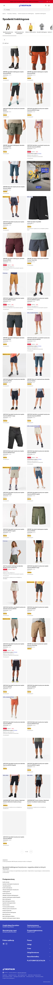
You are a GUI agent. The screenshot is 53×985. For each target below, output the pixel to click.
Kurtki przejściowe (7, 910)
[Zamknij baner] (49, 2)
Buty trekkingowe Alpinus (8, 916)
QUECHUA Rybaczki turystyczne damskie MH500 (14, 109)
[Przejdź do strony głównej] (25, 5)
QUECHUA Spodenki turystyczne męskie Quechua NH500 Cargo (37, 109)
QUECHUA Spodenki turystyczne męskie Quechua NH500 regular (13, 299)
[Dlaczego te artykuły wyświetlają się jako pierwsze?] (3, 43)
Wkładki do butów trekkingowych (10, 895)
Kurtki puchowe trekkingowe (9, 912)
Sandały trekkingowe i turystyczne (11, 884)
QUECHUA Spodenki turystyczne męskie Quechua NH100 (37, 607)
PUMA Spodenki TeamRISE (34, 221)
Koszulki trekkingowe (42, 32)
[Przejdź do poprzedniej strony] (22, 851)
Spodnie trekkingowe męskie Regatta (11, 897)
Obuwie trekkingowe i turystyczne (11, 889)
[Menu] (4, 5)
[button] (37, 155)
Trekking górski (6, 891)
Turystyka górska (7, 885)
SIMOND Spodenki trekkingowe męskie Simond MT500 (13, 72)
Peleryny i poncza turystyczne (10, 908)
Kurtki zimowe (6, 882)
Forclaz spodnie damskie (8, 906)
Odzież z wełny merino (30, 32)
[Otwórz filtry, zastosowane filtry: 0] (4, 39)
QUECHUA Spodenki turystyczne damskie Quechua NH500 (38, 686)
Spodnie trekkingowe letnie (9, 903)
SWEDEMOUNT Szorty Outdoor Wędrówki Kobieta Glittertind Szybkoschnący (14, 801)
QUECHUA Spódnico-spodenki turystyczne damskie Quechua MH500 (38, 415)
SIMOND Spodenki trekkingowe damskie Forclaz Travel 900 (37, 259)
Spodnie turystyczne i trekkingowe (8, 33)
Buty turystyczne (6, 914)
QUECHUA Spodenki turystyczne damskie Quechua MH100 (14, 380)
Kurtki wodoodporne (7, 887)
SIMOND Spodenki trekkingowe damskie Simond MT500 (13, 146)
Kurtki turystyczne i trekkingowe (19, 33)
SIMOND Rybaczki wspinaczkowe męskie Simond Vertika (14, 187)
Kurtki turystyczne (7, 893)
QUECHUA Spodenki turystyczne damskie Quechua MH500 (38, 451)
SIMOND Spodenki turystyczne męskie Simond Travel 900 (37, 644)
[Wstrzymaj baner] (47, 2)
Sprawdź (38, 187)
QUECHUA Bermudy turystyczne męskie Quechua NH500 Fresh (13, 451)
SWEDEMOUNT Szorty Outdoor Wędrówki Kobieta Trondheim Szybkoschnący (38, 801)
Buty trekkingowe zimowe (9, 901)
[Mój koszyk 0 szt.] (48, 5)
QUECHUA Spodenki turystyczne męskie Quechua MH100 (13, 222)
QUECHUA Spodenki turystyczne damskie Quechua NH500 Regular (14, 764)
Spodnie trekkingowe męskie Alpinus (11, 918)
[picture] (14, 58)
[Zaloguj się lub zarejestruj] (45, 5)
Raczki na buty (6, 904)
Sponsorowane (30, 161)
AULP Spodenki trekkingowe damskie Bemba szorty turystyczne (13, 566)
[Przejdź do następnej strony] (31, 851)
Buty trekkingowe (7, 899)
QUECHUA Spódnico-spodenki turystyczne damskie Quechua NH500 (38, 146)
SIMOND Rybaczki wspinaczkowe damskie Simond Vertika (38, 380)
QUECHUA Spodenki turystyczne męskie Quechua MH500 (13, 686)
